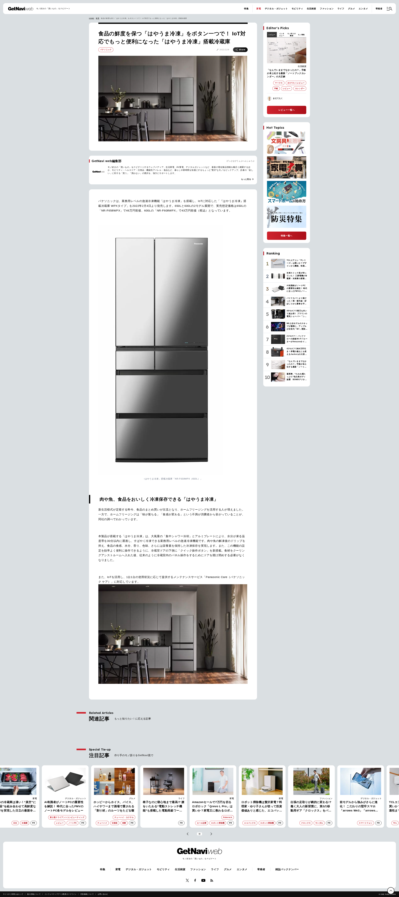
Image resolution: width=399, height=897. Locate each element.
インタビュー (281, 35)
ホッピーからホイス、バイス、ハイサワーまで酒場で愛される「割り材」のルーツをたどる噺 (100, 806)
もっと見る (247, 179)
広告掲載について (87, 894)
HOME (91, 18)
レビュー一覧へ (287, 110)
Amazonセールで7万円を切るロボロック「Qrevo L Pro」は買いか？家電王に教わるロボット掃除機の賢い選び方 (199, 807)
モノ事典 (301, 35)
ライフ (340, 8)
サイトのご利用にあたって (13, 894)
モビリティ (297, 8)
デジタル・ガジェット (276, 8)
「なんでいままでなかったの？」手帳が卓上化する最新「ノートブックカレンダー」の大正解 (286, 73)
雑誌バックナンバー (287, 869)
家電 (258, 8)
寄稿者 (379, 8)
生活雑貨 (311, 8)
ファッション (327, 8)
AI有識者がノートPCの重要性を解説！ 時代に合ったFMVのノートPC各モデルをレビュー (50, 806)
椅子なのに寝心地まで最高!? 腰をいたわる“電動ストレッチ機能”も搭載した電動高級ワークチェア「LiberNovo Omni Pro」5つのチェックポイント (150, 807)
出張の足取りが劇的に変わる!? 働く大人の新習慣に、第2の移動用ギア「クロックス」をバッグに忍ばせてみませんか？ (297, 807)
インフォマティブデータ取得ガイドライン (61, 894)
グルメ (351, 8)
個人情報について (34, 894)
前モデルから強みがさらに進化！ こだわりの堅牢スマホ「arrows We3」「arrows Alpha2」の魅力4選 (345, 807)
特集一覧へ (286, 235)
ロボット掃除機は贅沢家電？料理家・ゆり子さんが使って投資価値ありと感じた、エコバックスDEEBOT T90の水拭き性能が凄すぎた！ (249, 807)
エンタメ (363, 8)
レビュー (272, 35)
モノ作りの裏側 (291, 35)
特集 (246, 8)
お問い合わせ (103, 894)
